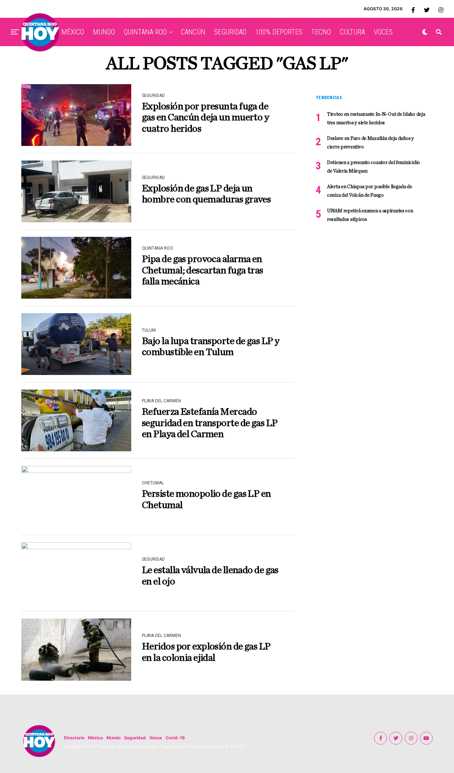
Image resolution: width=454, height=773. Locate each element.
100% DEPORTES (278, 32)
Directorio (74, 737)
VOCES (383, 32)
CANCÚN (193, 32)
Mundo (113, 737)
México (95, 737)
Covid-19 (175, 737)
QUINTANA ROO (145, 32)
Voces (155, 737)
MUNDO (104, 32)
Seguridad (135, 737)
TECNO (321, 32)
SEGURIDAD (230, 32)
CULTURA (352, 32)
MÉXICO (72, 32)
